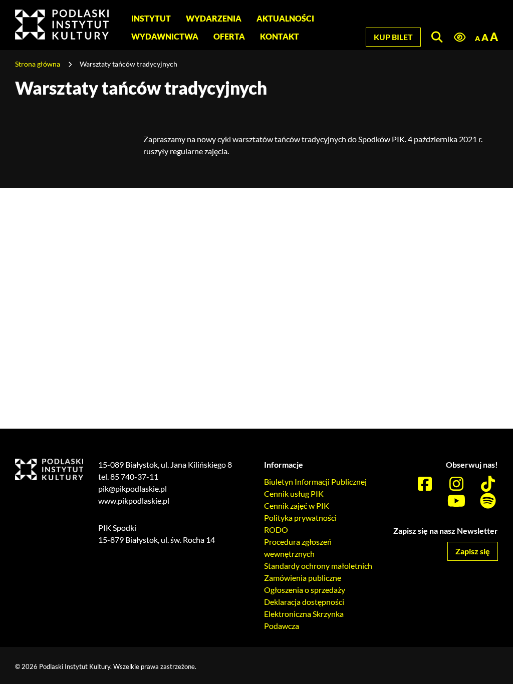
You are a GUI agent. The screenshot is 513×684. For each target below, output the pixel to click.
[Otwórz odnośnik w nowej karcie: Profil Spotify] (488, 501)
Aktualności (285, 18)
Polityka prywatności (300, 517)
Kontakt (279, 36)
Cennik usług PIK (294, 493)
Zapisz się (472, 551)
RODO (276, 529)
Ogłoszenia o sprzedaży (304, 589)
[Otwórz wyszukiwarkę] (437, 37)
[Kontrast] (459, 38)
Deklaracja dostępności (304, 601)
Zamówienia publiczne (302, 577)
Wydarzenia (213, 18)
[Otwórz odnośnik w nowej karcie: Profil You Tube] (456, 501)
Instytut (151, 18)
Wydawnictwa (164, 36)
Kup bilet (393, 37)
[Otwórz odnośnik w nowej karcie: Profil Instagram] (456, 484)
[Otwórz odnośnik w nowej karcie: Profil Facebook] (425, 484)
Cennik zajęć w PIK (296, 505)
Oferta (229, 36)
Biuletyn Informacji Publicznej (315, 481)
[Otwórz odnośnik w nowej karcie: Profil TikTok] (488, 484)
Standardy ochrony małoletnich (318, 565)
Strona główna (37, 64)
